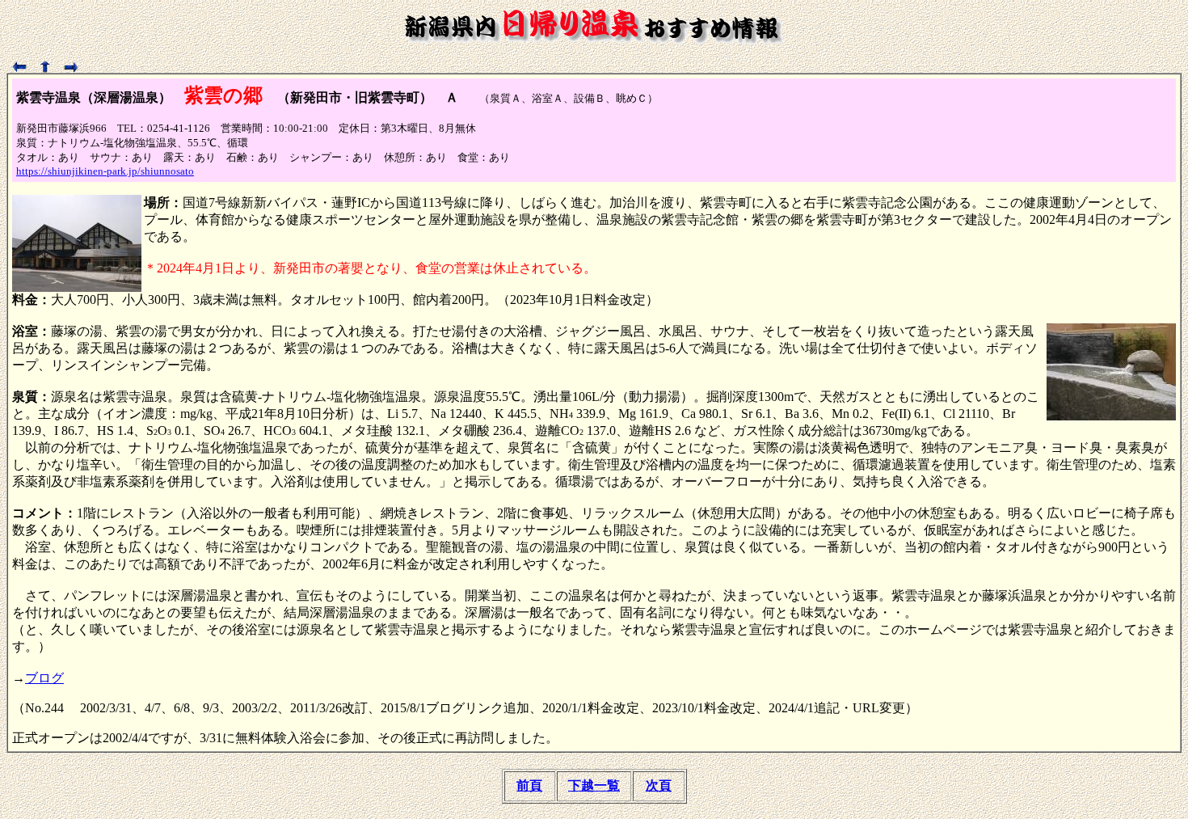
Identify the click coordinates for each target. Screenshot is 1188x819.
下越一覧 (594, 785)
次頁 (659, 785)
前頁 (529, 785)
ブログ (44, 678)
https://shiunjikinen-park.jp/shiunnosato (105, 171)
